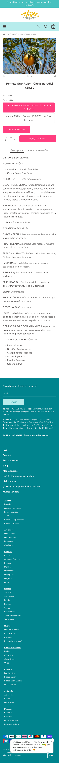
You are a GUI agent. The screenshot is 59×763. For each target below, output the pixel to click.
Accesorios (9, 694)
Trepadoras (9, 619)
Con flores (8, 545)
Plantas (7, 588)
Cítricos (7, 555)
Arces (6, 515)
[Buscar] (46, 25)
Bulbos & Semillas (12, 647)
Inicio (5, 450)
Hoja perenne (10, 537)
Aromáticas (9, 596)
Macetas (8, 709)
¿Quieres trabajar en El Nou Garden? (22, 486)
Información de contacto (12, 755)
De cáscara (9, 570)
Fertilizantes (9, 673)
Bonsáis (7, 504)
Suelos (7, 698)
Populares (8, 541)
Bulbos (7, 651)
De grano (8, 578)
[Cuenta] (38, 25)
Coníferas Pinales (11, 523)
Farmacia (8, 669)
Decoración (9, 702)
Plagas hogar (10, 677)
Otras (6, 662)
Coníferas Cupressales (14, 519)
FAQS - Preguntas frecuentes (18, 476)
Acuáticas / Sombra (12, 615)
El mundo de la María (13, 641)
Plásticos (8, 716)
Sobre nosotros (11, 460)
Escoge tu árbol (11, 512)
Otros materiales (11, 720)
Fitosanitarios (10, 684)
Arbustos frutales (12, 559)
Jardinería (8, 691)
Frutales (8, 551)
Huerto (7, 625)
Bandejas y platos (12, 724)
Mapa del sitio (10, 471)
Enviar (13, 402)
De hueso (8, 566)
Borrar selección (17, 129)
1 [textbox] (5, 139)
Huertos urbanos (11, 629)
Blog (5, 465)
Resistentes (9, 611)
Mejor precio (9, 481)
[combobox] (10, 138)
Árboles (7, 500)
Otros (6, 582)
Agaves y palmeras (12, 508)
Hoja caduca (9, 533)
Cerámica (8, 712)
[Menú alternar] (4, 26)
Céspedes (8, 655)
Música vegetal (11, 491)
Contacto (7, 455)
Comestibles (9, 659)
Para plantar (9, 633)
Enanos (7, 563)
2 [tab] (31, 76)
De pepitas (9, 574)
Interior (7, 600)
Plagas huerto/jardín (13, 680)
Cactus (7, 608)
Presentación (8, 100)
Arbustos (8, 529)
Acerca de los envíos (37, 150)
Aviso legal (7, 749)
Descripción (17, 150)
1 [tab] (27, 76)
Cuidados (8, 637)
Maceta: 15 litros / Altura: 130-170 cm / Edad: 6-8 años (29, 118)
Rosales (7, 604)
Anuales (8, 592)
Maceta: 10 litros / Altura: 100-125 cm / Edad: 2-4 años (29, 107)
